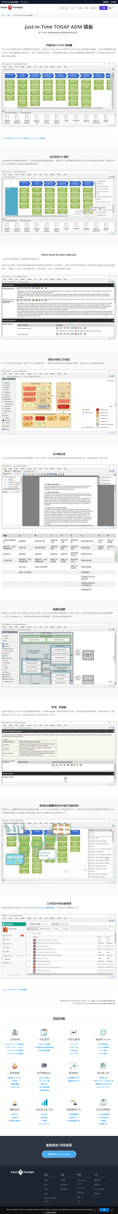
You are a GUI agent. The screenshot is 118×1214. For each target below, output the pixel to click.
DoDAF (9, 1047)
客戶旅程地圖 (44, 1087)
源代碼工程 (103, 1078)
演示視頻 (80, 1192)
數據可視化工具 (73, 1081)
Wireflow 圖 (44, 1081)
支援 (80, 8)
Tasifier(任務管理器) (46, 907)
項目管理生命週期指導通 (44, 1047)
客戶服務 (64, 1189)
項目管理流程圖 (44, 1050)
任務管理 (15, 1117)
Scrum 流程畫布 (103, 1047)
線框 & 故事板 (44, 1078)
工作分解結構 (103, 1117)
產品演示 (94, 8)
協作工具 (15, 1114)
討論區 (63, 1180)
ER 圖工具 (73, 1050)
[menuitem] (64, 8)
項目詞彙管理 (74, 1114)
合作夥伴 (113, 2)
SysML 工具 (73, 1047)
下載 (103, 8)
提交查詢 (64, 1185)
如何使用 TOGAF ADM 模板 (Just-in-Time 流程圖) (25, 138)
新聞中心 (97, 1185)
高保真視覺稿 (44, 1090)
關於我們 (97, 1180)
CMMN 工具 (14, 1087)
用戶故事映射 (103, 1044)
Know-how (81, 1188)
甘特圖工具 (103, 1124)
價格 (86, 8)
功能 (72, 8)
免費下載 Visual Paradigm (59, 1154)
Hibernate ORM (103, 1087)
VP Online (24, 2)
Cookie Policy (51, 1212)
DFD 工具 (73, 1053)
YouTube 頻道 (99, 1189)
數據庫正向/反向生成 (103, 1084)
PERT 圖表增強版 (103, 1114)
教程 (79, 1197)
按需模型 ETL (74, 1117)
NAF (15, 1047)
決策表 (14, 1081)
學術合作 (97, 1193)
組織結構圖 (15, 1084)
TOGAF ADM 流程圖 (14, 1053)
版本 (45, 1185)
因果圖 (103, 1120)
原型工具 (44, 1084)
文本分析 (44, 1114)
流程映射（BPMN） (14, 1078)
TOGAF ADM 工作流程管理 (16, 990)
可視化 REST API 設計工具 (103, 1081)
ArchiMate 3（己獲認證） (14, 1044)
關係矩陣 (44, 1117)
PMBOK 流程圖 (44, 1044)
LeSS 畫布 (103, 1050)
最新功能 (64, 8)
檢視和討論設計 (14, 1120)
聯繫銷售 (106, 2)
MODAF (21, 1047)
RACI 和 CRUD (44, 1124)
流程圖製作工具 (73, 1078)
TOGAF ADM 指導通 (14, 1050)
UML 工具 (73, 1044)
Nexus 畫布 (103, 1053)
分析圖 (44, 1120)
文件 (79, 1201)
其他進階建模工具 (73, 1120)
